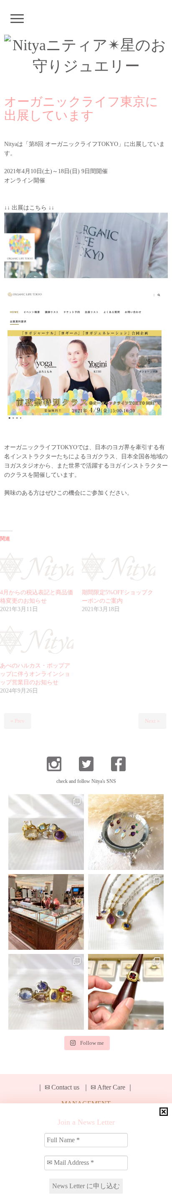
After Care (111, 1087)
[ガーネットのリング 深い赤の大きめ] (126, 992)
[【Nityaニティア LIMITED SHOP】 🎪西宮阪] (46, 992)
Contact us (65, 1087)
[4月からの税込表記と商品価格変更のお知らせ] (36, 568)
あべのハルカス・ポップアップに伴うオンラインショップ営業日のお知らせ (35, 673)
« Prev (17, 721)
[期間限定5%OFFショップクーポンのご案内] (118, 568)
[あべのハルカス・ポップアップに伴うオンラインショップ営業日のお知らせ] (36, 640)
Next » (152, 721)
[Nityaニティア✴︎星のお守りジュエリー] (86, 56)
